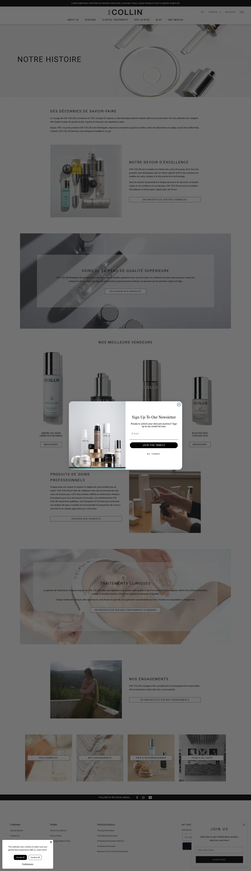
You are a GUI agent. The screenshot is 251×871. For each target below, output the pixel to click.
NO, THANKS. (154, 454)
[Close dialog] (179, 404)
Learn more (42, 849)
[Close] (51, 842)
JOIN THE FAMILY (153, 445)
